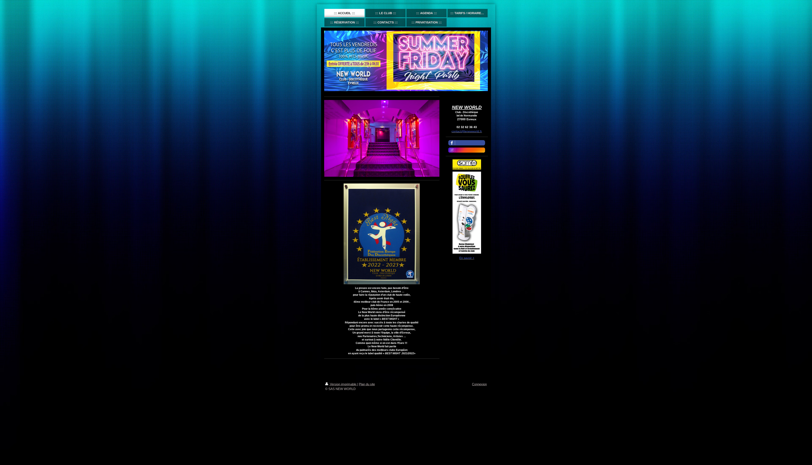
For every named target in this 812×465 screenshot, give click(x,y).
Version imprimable (343, 384)
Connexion (479, 384)
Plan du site (367, 384)
